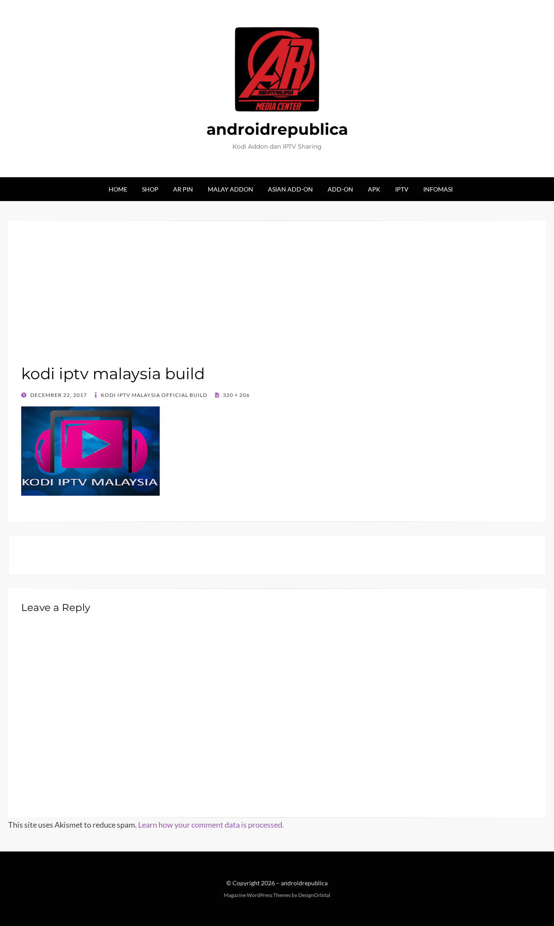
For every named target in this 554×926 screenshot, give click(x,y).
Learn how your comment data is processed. (211, 824)
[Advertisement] (277, 298)
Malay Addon (230, 189)
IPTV (402, 189)
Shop (150, 189)
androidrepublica (277, 129)
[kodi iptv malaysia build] (90, 450)
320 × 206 (236, 395)
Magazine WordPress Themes (257, 895)
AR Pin (183, 189)
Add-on (340, 189)
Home (118, 189)
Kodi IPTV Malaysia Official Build (153, 395)
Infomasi (438, 189)
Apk (374, 189)
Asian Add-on (290, 189)
